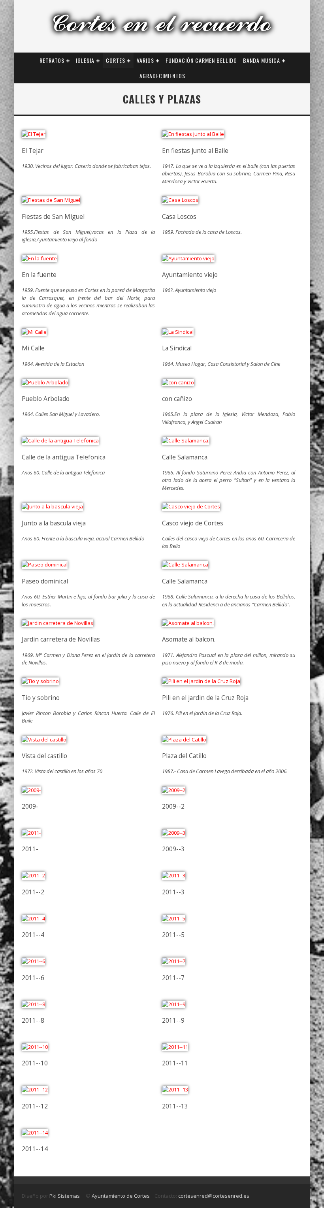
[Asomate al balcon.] (188, 623)
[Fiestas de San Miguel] (51, 199)
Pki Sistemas (65, 1195)
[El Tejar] (33, 133)
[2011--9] (173, 1004)
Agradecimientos (162, 76)
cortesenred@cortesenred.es (213, 1195)
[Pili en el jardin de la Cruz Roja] (201, 681)
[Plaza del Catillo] (184, 739)
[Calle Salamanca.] (185, 440)
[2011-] (31, 832)
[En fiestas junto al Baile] (193, 133)
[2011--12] (35, 1089)
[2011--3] (173, 875)
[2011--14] (35, 1132)
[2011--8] (33, 1004)
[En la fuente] (39, 258)
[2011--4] (33, 918)
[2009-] (31, 790)
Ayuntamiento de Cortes (120, 1195)
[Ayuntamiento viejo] (188, 258)
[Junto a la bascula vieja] (52, 506)
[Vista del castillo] (44, 739)
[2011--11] (175, 1046)
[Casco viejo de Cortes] (191, 506)
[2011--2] (33, 875)
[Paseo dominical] (45, 564)
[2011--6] (33, 961)
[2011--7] (173, 961)
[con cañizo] (178, 382)
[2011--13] (175, 1089)
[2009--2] (173, 790)
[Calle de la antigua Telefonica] (60, 440)
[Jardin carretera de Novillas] (57, 623)
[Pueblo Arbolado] (45, 382)
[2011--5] (173, 918)
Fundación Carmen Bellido (201, 60)
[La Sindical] (178, 331)
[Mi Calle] (34, 331)
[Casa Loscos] (180, 199)
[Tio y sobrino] (40, 681)
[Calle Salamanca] (185, 564)
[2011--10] (35, 1046)
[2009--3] (173, 832)
